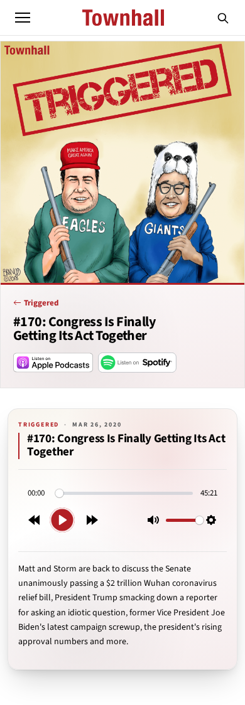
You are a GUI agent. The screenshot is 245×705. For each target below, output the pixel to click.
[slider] (124, 493)
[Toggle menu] (22, 17)
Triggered (41, 303)
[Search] (223, 17)
